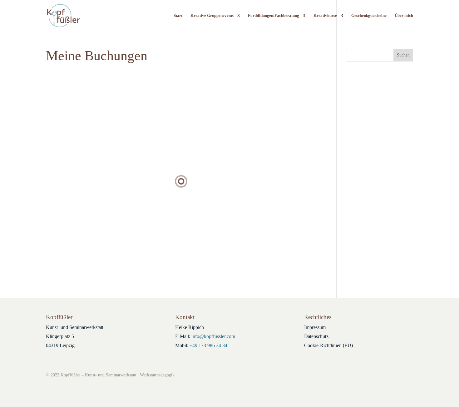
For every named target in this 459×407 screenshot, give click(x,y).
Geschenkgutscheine (369, 15)
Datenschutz (316, 336)
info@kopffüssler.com (213, 336)
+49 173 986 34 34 (208, 345)
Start (178, 15)
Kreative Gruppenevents (212, 15)
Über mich (404, 15)
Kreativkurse (325, 15)
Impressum (315, 327)
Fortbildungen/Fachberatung (273, 15)
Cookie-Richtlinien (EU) (328, 345)
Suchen (403, 55)
